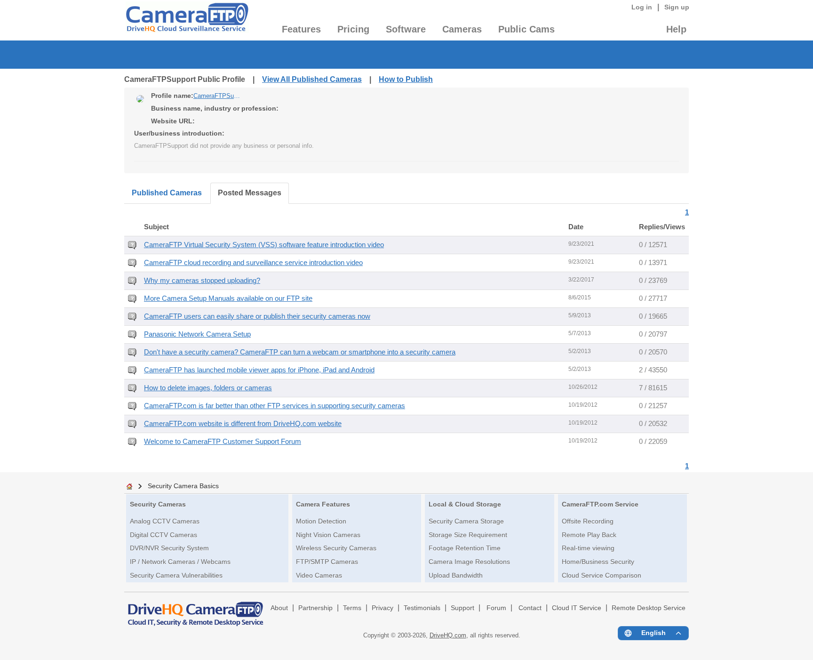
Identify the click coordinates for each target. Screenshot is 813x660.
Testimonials (422, 608)
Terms (352, 608)
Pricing (353, 29)
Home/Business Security (598, 561)
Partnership (315, 608)
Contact (530, 608)
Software (406, 29)
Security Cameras (158, 504)
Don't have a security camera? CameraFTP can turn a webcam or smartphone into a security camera (299, 352)
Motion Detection (321, 521)
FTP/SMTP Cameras (327, 561)
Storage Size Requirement (468, 535)
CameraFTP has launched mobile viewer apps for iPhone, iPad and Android (259, 370)
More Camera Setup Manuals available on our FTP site (228, 298)
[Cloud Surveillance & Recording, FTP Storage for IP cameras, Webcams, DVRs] (186, 20)
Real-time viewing (588, 548)
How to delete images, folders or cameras (208, 388)
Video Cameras (319, 575)
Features (301, 29)
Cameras (462, 29)
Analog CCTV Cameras (164, 521)
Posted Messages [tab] (249, 193)
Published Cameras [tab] (167, 193)
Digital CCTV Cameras (163, 535)
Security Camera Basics (183, 486)
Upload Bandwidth (456, 575)
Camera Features (323, 504)
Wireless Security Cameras (336, 548)
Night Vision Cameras (328, 535)
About (279, 608)
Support (462, 608)
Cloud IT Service (576, 608)
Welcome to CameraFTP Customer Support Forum (222, 441)
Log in (641, 7)
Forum (496, 608)
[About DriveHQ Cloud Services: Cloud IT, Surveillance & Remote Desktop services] (196, 610)
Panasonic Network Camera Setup (197, 334)
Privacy (382, 608)
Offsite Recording (588, 521)
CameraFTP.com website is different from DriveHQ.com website (243, 423)
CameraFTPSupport (216, 95)
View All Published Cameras (312, 79)
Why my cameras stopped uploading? (202, 280)
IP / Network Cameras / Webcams (180, 561)
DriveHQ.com (448, 635)
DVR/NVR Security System (169, 548)
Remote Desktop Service (648, 608)
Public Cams (526, 29)
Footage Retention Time (465, 548)
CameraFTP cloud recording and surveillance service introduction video (253, 262)
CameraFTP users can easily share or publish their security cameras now (257, 316)
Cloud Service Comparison (601, 575)
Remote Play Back (589, 535)
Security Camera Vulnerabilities (176, 575)
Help (676, 29)
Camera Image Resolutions (469, 561)
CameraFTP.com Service (600, 504)
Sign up (676, 7)
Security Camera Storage (466, 521)
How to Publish (406, 79)
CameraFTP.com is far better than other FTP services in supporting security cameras (274, 406)
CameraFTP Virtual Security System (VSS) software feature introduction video (264, 245)
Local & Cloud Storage (465, 504)
